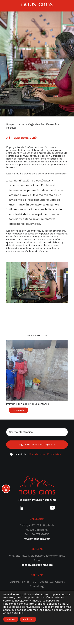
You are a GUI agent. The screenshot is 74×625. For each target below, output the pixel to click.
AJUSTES (18, 613)
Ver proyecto (18, 410)
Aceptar (11, 619)
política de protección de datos (44, 454)
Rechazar (28, 619)
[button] (37, 370)
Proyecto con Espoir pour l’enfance (27, 403)
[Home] (37, 485)
